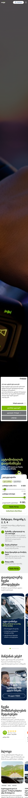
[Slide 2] (17, 648)
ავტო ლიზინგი (7, 481)
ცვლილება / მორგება (13, 412)
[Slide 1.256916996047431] (12, 648)
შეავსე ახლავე (14, 507)
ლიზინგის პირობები (8, 494)
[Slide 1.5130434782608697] (14, 648)
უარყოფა (14, 417)
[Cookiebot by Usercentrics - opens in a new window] (20, 379)
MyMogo (19, 2)
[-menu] (26, 2)
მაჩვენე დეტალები (18, 403)
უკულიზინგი (17, 481)
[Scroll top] (24, 794)
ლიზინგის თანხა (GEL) (9, 486)
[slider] (5, 489)
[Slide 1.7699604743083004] (16, 648)
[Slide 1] (10, 648)
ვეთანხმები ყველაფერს (14, 408)
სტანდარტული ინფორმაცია (14, 511)
